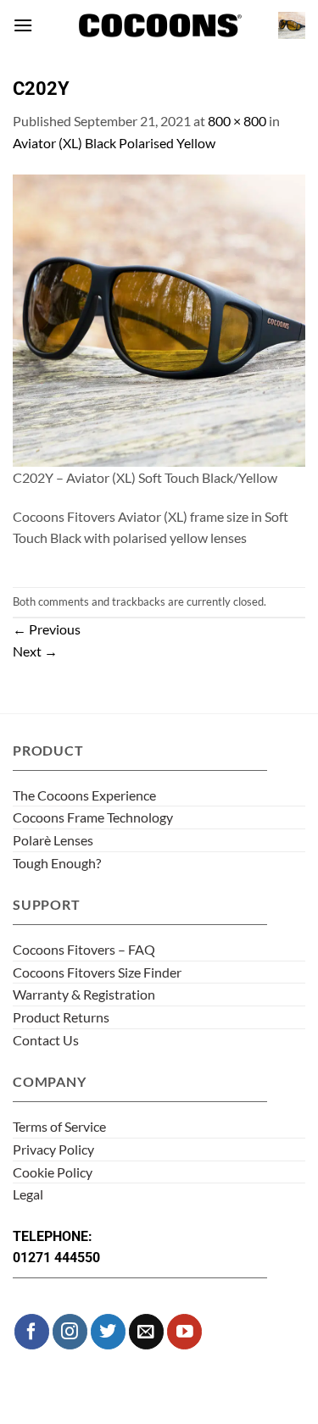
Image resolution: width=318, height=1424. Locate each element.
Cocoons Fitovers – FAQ (84, 949)
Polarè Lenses (53, 840)
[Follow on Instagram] (70, 1331)
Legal (28, 1194)
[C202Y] (159, 318)
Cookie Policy (52, 1172)
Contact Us (46, 1040)
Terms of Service (59, 1126)
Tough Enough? (57, 863)
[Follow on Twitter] (108, 1331)
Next (35, 651)
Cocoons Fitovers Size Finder (97, 972)
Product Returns (61, 1017)
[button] (23, 25)
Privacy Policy (53, 1149)
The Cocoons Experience (84, 795)
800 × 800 (237, 121)
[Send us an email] (146, 1331)
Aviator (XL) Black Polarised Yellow (114, 143)
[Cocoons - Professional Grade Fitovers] (159, 26)
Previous (47, 629)
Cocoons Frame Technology (93, 817)
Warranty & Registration (84, 994)
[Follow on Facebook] (31, 1331)
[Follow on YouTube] (184, 1331)
